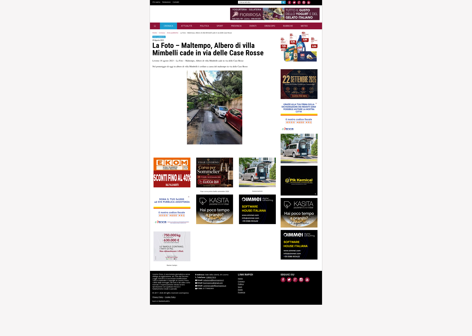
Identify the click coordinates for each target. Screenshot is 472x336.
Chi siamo (156, 2)
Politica (204, 26)
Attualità (186, 26)
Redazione (166, 2)
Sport (220, 26)
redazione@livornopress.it (213, 280)
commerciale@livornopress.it (214, 286)
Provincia (236, 26)
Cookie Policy (170, 297)
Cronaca (168, 26)
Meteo (304, 26)
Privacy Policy (157, 297)
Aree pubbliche (172, 33)
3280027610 (211, 277)
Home (154, 33)
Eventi (253, 26)
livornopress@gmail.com (213, 283)
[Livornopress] (175, 12)
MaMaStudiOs (164, 301)
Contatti (176, 2)
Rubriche (288, 26)
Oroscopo (269, 26)
